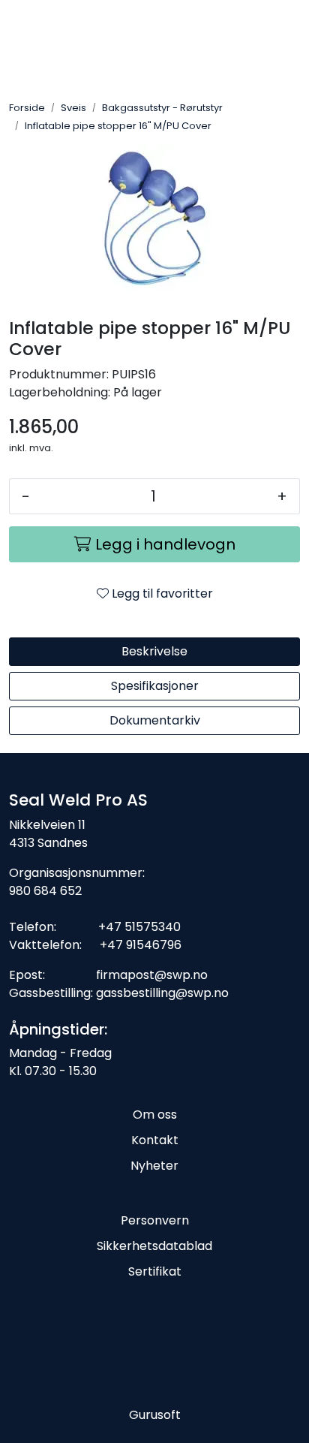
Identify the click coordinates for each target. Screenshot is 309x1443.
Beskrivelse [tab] (155, 651)
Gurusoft (155, 1414)
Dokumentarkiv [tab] (155, 720)
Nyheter (154, 1165)
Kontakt (154, 1140)
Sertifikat (155, 1271)
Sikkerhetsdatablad (154, 1246)
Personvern (155, 1220)
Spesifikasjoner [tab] (155, 685)
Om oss (155, 1114)
